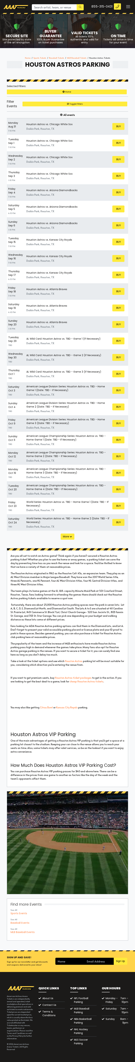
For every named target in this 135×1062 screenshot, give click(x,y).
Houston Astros (73, 661)
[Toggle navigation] (128, 6)
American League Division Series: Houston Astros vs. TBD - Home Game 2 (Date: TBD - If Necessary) (65, 404)
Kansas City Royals (67, 707)
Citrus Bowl (46, 707)
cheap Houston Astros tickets (86, 681)
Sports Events (19, 913)
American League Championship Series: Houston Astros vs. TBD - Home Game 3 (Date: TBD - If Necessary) (66, 470)
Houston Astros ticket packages (73, 677)
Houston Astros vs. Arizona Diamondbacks (52, 190)
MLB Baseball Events (23, 932)
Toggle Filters (76, 103)
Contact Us (49, 1005)
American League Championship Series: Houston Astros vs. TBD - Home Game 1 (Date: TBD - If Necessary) (66, 437)
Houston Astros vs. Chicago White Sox (49, 124)
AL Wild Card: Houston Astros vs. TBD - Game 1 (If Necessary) (63, 338)
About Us (47, 998)
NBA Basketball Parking (83, 1020)
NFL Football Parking (81, 1000)
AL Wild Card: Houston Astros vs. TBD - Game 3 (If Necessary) (63, 371)
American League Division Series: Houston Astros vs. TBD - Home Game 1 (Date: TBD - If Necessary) (65, 388)
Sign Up (120, 961)
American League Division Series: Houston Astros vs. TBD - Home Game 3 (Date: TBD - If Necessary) (65, 421)
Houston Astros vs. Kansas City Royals (49, 239)
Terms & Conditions (49, 1013)
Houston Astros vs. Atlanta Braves (46, 289)
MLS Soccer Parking (81, 1041)
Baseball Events (20, 923)
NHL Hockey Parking (81, 1031)
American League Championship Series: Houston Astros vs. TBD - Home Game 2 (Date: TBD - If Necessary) (66, 454)
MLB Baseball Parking (81, 1010)
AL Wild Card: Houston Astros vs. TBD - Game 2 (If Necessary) (63, 355)
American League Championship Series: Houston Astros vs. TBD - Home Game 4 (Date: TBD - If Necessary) (66, 487)
